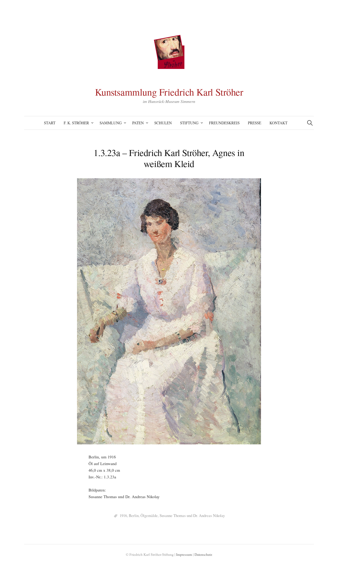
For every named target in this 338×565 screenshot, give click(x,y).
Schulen (163, 122)
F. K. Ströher (76, 122)
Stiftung (189, 122)
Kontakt (278, 122)
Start (49, 122)
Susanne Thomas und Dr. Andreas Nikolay (192, 515)
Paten (138, 122)
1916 (123, 515)
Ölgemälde (149, 515)
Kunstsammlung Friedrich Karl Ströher (169, 91)
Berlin (134, 515)
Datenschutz (203, 554)
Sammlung (111, 122)
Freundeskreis (224, 122)
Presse (254, 122)
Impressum (184, 554)
